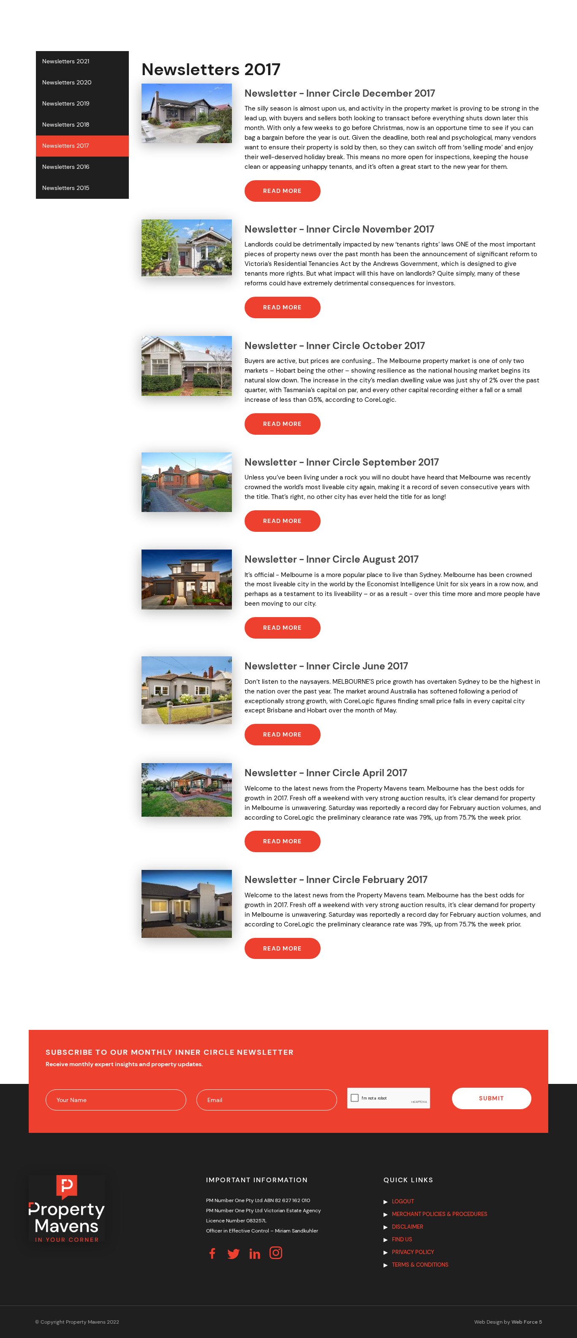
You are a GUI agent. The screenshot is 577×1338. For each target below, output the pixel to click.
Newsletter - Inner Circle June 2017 (326, 666)
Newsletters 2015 (66, 188)
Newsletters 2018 (66, 124)
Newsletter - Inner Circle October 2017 (335, 346)
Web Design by (508, 1322)
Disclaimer (407, 1226)
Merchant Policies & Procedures (439, 1214)
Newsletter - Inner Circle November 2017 (339, 229)
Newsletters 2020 (67, 82)
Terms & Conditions (420, 1264)
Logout (403, 1201)
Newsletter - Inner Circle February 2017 (336, 880)
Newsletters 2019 (66, 103)
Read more (282, 191)
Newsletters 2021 (65, 61)
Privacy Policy (413, 1252)
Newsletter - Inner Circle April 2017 (326, 773)
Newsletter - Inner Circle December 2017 (340, 93)
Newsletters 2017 (65, 145)
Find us (402, 1239)
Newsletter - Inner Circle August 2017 (332, 559)
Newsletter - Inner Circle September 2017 (342, 462)
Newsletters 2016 (66, 167)
